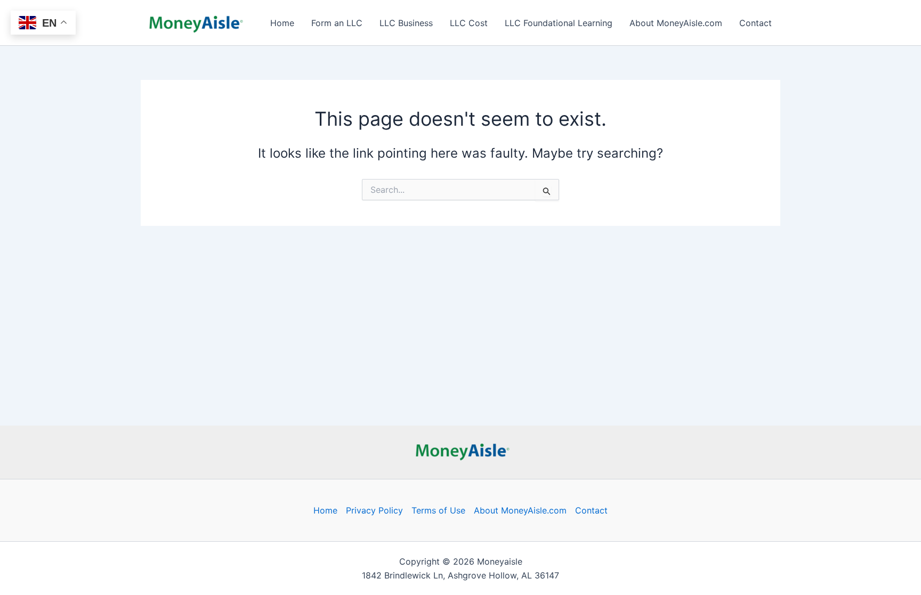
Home (282, 23)
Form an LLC (336, 23)
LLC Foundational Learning (558, 23)
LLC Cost (469, 23)
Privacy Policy (374, 510)
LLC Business (406, 23)
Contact (755, 23)
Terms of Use (438, 510)
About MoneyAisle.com (675, 23)
